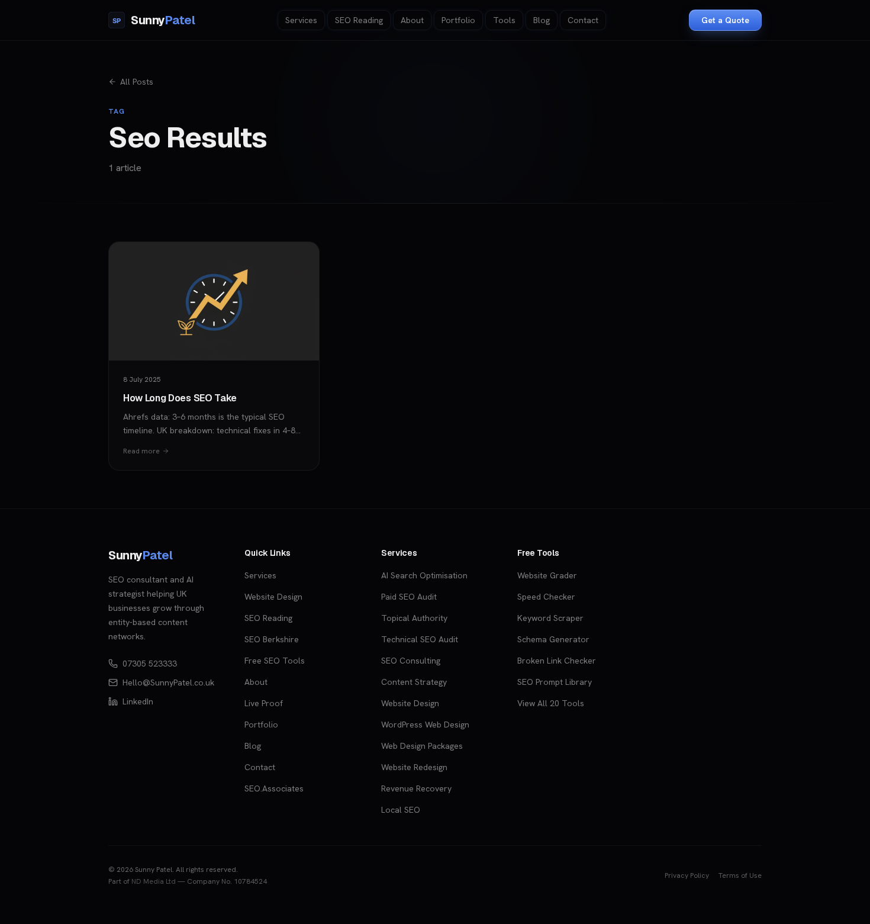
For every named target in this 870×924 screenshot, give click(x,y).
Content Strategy (414, 682)
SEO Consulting (410, 660)
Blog (541, 20)
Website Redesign (414, 767)
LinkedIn (138, 701)
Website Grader (547, 575)
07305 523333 (150, 663)
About (412, 20)
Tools (504, 20)
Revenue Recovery (416, 788)
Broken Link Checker (556, 660)
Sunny (140, 555)
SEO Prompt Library (554, 682)
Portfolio (458, 20)
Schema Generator (553, 639)
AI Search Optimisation (424, 575)
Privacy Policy (687, 875)
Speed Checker (546, 596)
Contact (583, 20)
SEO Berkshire (271, 639)
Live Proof (263, 703)
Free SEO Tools (274, 660)
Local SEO (400, 809)
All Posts (136, 81)
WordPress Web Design (425, 724)
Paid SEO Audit (409, 596)
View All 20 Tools (550, 703)
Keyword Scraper (550, 618)
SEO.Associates (274, 788)
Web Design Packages (422, 746)
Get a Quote (725, 20)
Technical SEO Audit (419, 639)
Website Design (273, 596)
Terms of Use (740, 875)
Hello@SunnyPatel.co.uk (168, 682)
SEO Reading (359, 20)
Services (301, 20)
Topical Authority (414, 618)
